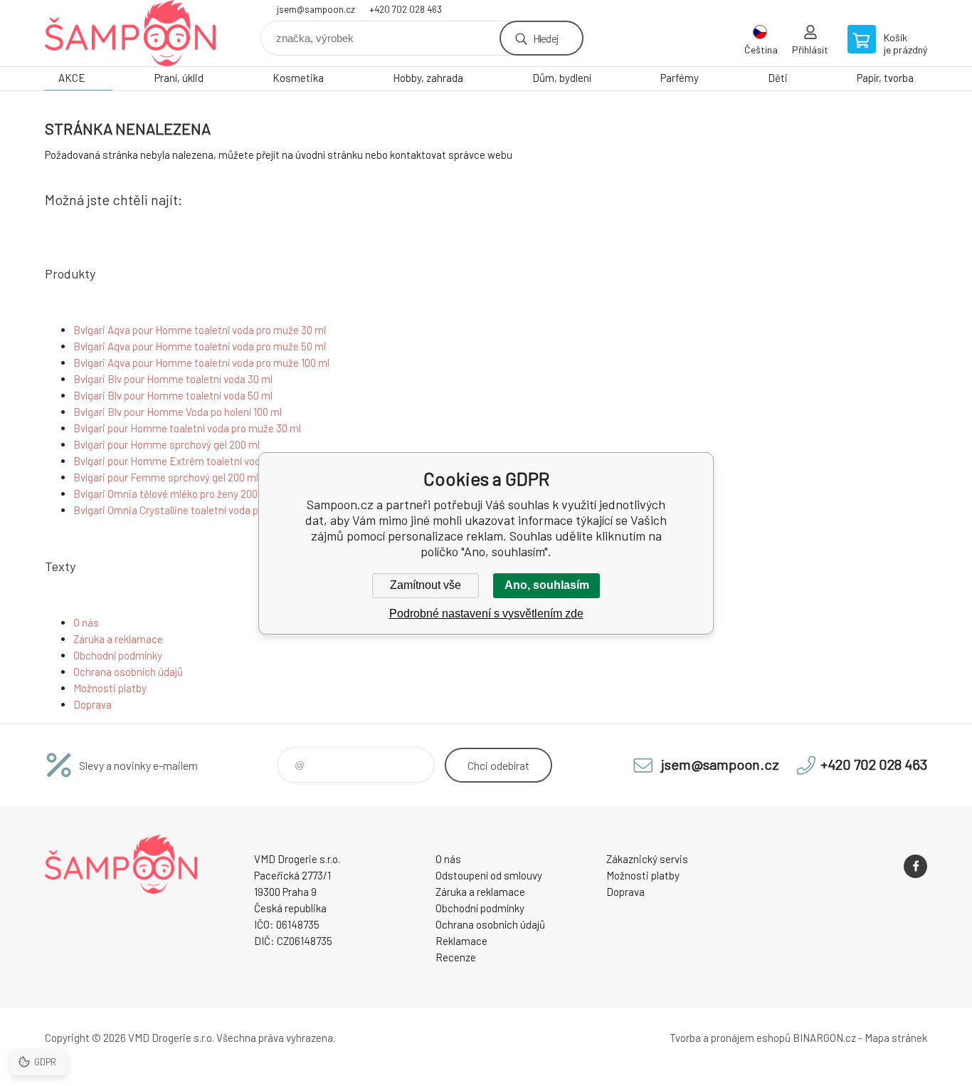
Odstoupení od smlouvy (488, 875)
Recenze (455, 957)
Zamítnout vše (425, 585)
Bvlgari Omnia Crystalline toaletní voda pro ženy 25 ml (195, 509)
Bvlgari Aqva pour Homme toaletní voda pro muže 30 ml (199, 329)
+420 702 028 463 (405, 9)
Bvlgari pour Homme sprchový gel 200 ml (166, 444)
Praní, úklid (179, 77)
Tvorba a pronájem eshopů (730, 1037)
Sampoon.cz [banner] (130, 33)
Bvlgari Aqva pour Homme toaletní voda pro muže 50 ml (199, 346)
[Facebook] (915, 866)
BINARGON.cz (824, 1037)
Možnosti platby (110, 688)
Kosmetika (298, 77)
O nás (86, 622)
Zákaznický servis (647, 858)
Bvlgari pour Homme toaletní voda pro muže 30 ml (187, 428)
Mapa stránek (896, 1037)
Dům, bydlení (561, 77)
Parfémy (679, 77)
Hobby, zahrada (428, 77)
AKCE (71, 77)
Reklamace (461, 940)
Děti (778, 77)
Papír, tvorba (885, 77)
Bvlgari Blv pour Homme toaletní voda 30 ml (173, 378)
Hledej (546, 38)
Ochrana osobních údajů (128, 671)
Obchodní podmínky (117, 655)
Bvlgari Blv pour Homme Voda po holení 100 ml (177, 411)
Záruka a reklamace (118, 638)
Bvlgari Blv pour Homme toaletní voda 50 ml (173, 395)
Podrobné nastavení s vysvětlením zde (486, 613)
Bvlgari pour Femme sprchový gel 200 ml (165, 477)
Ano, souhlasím (547, 585)
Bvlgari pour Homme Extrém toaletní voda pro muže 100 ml (207, 460)
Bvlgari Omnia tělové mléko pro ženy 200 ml (172, 493)
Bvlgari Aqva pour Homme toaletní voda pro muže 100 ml (201, 362)
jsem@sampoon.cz (316, 9)
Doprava (92, 704)
